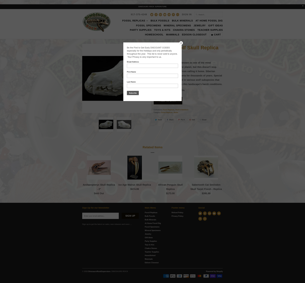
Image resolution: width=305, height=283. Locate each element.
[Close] (181, 43)
